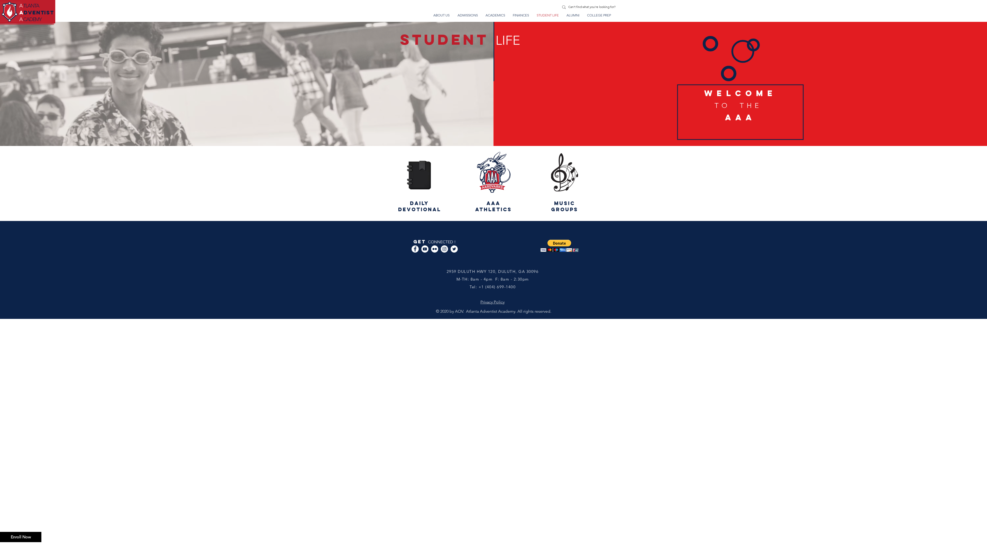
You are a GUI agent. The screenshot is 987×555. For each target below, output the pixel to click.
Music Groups (564, 206)
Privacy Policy (492, 302)
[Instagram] (444, 249)
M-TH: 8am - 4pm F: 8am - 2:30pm (492, 279)
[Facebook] (415, 249)
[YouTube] (424, 249)
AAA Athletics (493, 206)
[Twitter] (454, 249)
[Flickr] (434, 249)
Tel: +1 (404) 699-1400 (493, 286)
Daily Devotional (419, 206)
